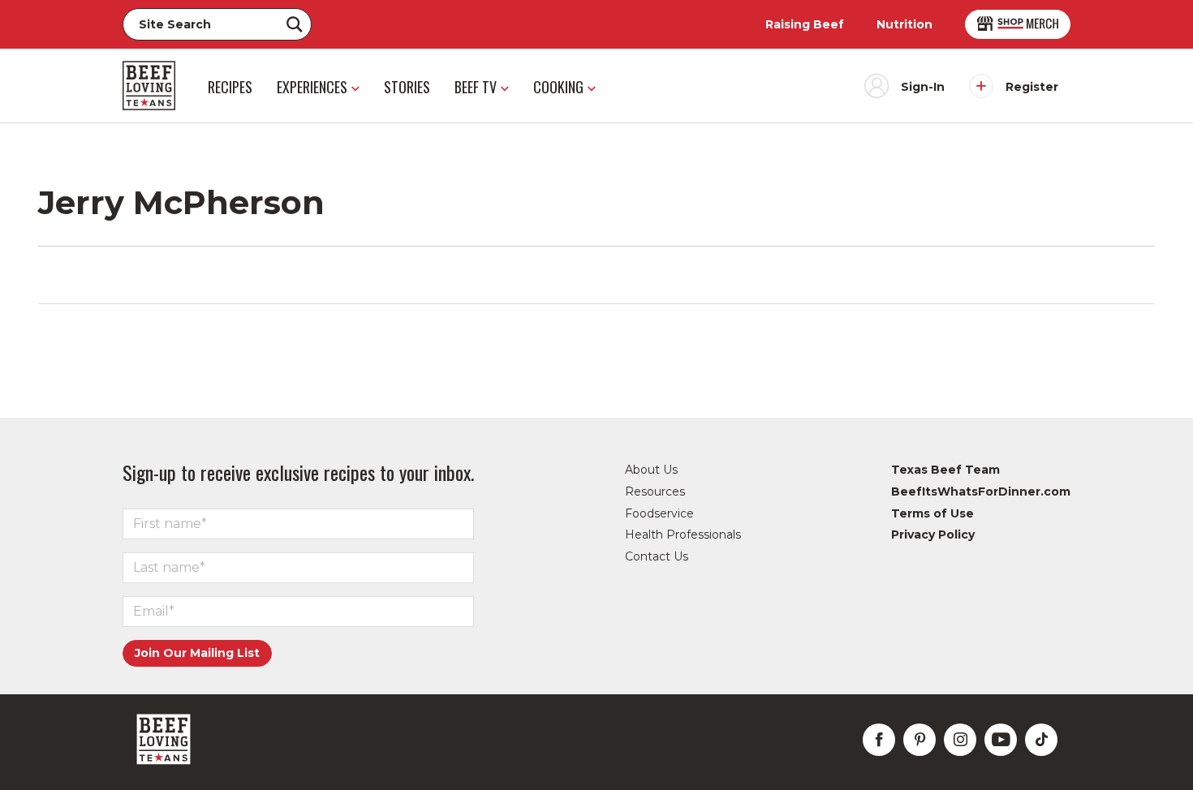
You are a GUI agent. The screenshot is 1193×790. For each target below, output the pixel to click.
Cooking (558, 86)
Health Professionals (683, 534)
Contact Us (656, 556)
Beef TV (475, 86)
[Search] (294, 24)
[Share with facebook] (879, 739)
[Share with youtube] (1000, 739)
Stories (407, 86)
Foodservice (659, 513)
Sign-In (923, 86)
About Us (651, 469)
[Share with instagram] (960, 739)
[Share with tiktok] (1041, 739)
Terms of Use (932, 513)
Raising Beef (804, 24)
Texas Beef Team (945, 469)
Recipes (230, 86)
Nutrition (904, 24)
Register (1032, 86)
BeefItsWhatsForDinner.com (980, 491)
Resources (655, 491)
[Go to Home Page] (149, 85)
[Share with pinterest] (919, 739)
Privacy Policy (933, 534)
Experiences (312, 86)
